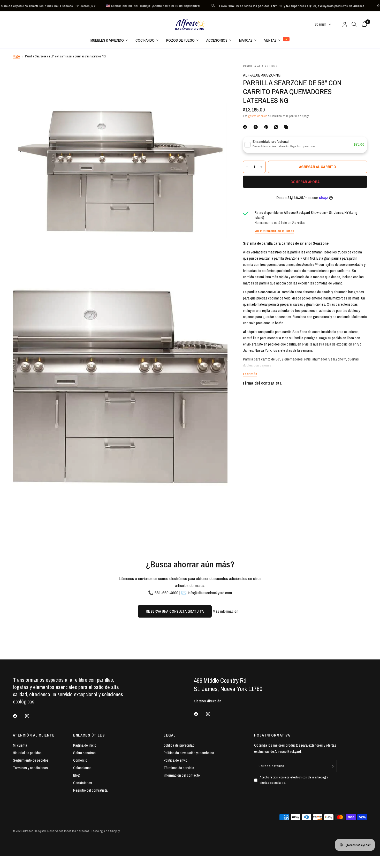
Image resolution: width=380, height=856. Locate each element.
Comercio (80, 760)
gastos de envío (257, 116)
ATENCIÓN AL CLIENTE (34, 735)
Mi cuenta (20, 745)
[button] (323, 24)
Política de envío (175, 760)
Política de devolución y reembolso (189, 752)
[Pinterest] (267, 127)
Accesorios (216, 40)
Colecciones (82, 767)
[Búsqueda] (354, 24)
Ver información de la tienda (274, 231)
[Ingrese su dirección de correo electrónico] (331, 766)
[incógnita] (257, 127)
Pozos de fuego (180, 40)
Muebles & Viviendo (107, 40)
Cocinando (145, 40)
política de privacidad (179, 745)
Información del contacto (182, 775)
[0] (363, 24)
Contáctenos (82, 782)
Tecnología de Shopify (105, 831)
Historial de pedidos (27, 752)
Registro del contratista (90, 790)
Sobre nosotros (84, 752)
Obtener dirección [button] (207, 701)
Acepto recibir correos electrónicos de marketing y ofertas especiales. (294, 780)
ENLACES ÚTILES (89, 735)
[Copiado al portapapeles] (287, 127)
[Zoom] (217, 75)
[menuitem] (109, 40)
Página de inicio (84, 745)
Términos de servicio (179, 767)
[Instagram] (30, 716)
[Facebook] (246, 127)
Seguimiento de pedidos (31, 760)
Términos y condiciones (30, 767)
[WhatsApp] (277, 127)
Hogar (16, 56)
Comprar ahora (305, 181)
